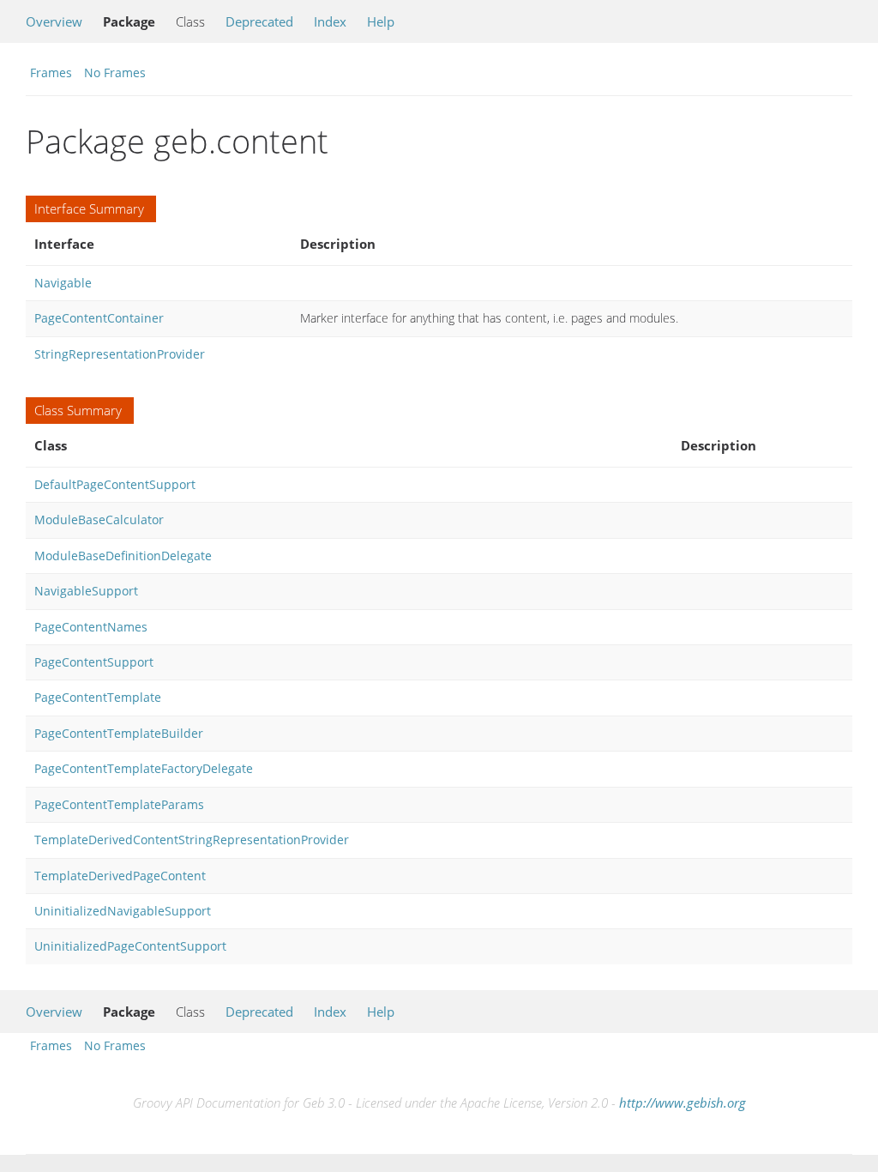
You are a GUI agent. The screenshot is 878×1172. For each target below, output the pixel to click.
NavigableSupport (86, 591)
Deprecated (259, 21)
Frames (51, 72)
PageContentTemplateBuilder (118, 733)
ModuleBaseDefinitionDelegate (123, 555)
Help (380, 21)
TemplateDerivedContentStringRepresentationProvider (191, 839)
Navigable (63, 283)
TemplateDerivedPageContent (120, 875)
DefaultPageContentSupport (114, 484)
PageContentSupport (93, 662)
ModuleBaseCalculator (99, 519)
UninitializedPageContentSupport (130, 946)
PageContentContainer (99, 318)
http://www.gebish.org (682, 1102)
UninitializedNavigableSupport (122, 911)
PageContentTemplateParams (119, 804)
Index (330, 21)
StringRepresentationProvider (119, 354)
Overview (54, 21)
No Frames (115, 72)
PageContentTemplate (97, 697)
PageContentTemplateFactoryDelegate (143, 768)
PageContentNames (90, 627)
